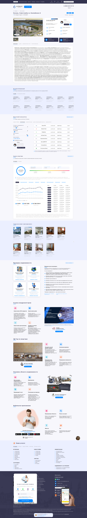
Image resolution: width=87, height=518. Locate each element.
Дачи (15, 466)
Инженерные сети (27, 43)
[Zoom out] (14, 360)
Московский (43, 182)
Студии (15, 458)
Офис (57, 453)
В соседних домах (21, 93)
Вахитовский (31, 182)
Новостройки (25, 446)
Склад (57, 459)
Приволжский (57, 182)
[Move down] (23, 360)
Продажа (15, 161)
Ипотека (38, 1)
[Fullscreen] (27, 360)
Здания (57, 454)
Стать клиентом (59, 331)
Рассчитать (70, 156)
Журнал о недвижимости (40, 490)
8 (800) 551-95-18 (69, 6)
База (57, 460)
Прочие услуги (37, 446)
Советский (63, 182)
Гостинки (16, 456)
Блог (36, 492)
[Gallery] (25, 360)
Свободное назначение (60, 457)
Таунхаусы (16, 467)
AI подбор (42, 1)
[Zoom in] (16, 360)
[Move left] (18, 360)
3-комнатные (17, 453)
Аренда (20, 161)
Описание (15, 43)
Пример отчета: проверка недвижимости (49, 294)
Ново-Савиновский (50, 182)
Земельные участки (18, 468)
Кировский (37, 182)
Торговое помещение (60, 456)
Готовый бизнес (59, 451)
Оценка (29, 1)
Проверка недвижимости (40, 481)
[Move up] (21, 360)
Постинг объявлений (39, 484)
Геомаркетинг (38, 487)
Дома (15, 465)
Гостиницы (58, 462)
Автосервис (58, 458)
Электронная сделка (23, 1)
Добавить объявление (68, 1)
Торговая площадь (59, 455)
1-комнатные (16, 451)
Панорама (17, 34)
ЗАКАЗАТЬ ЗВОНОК (25, 500)
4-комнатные (17, 454)
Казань (17, 182)
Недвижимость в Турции (60, 468)
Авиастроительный (24, 182)
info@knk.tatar (60, 483)
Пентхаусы (16, 459)
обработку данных (25, 497)
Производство (59, 461)
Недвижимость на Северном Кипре (63, 467)
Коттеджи (16, 464)
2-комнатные (17, 452)
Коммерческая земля (60, 452)
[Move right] (20, 360)
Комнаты (16, 455)
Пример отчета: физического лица (61, 294)
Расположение (35, 43)
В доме (14, 93)
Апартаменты (17, 457)
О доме (20, 43)
